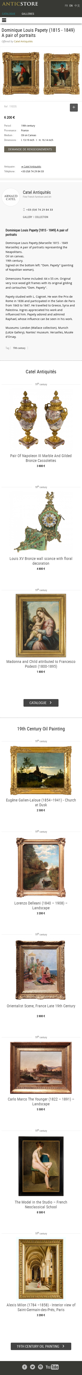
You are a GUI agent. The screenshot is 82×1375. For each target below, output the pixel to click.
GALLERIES (28, 14)
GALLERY (27, 217)
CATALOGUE (8, 14)
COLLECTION (41, 217)
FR (66, 5)
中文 (77, 5)
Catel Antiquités (37, 192)
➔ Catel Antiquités (31, 166)
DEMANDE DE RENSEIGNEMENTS (30, 149)
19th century (19, 348)
